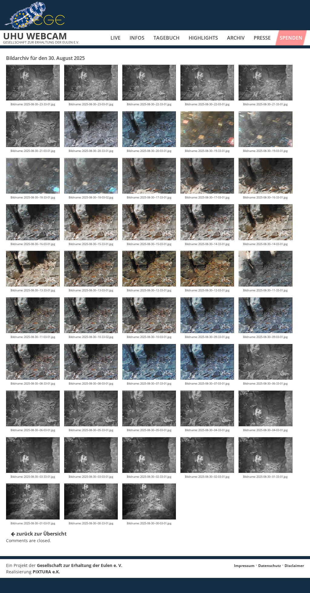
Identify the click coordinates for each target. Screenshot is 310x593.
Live (115, 37)
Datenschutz (269, 565)
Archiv (236, 37)
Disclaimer (294, 565)
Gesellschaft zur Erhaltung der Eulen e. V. (79, 565)
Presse (262, 37)
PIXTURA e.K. (46, 572)
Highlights (203, 37)
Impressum (244, 565)
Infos (137, 37)
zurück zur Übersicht (41, 533)
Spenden (291, 37)
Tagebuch (166, 37)
